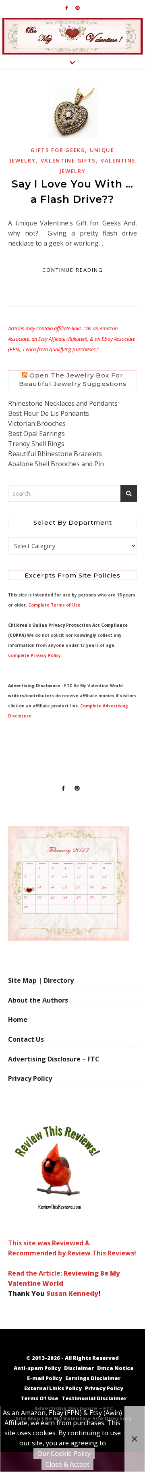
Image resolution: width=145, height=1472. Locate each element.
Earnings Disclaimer (92, 1378)
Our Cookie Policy (64, 1453)
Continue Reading (72, 269)
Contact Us (26, 1039)
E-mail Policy (44, 1378)
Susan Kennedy (72, 1293)
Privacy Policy (30, 1078)
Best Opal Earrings (36, 433)
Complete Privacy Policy (34, 655)
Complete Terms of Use (54, 605)
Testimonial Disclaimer (94, 1398)
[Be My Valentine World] (72, 36)
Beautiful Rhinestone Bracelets (55, 453)
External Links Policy (53, 1388)
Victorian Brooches (37, 423)
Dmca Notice (115, 1368)
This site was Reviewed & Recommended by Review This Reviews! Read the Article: (72, 1258)
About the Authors (38, 1000)
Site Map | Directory (41, 980)
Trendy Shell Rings (36, 443)
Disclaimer (79, 1368)
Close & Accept (67, 1464)
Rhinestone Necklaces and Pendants (63, 403)
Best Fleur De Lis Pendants (48, 413)
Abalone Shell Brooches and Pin (56, 463)
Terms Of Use (39, 1398)
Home (17, 1019)
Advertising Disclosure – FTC (53, 1059)
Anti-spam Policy (37, 1368)
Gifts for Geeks (58, 150)
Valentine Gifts (68, 160)
